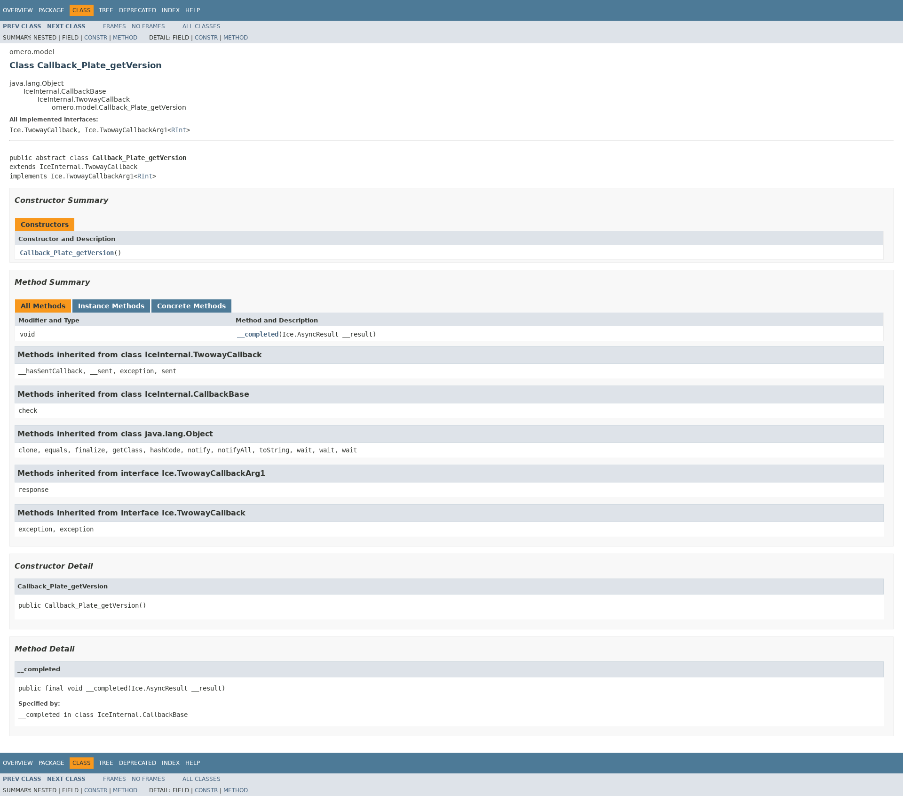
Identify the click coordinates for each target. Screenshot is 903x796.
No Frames (148, 26)
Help (192, 10)
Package (51, 10)
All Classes (201, 26)
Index (171, 10)
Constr (95, 37)
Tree (106, 10)
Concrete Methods (191, 306)
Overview (18, 10)
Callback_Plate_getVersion (67, 253)
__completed (257, 334)
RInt (178, 130)
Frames (114, 26)
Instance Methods (111, 306)
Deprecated (137, 10)
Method (125, 37)
